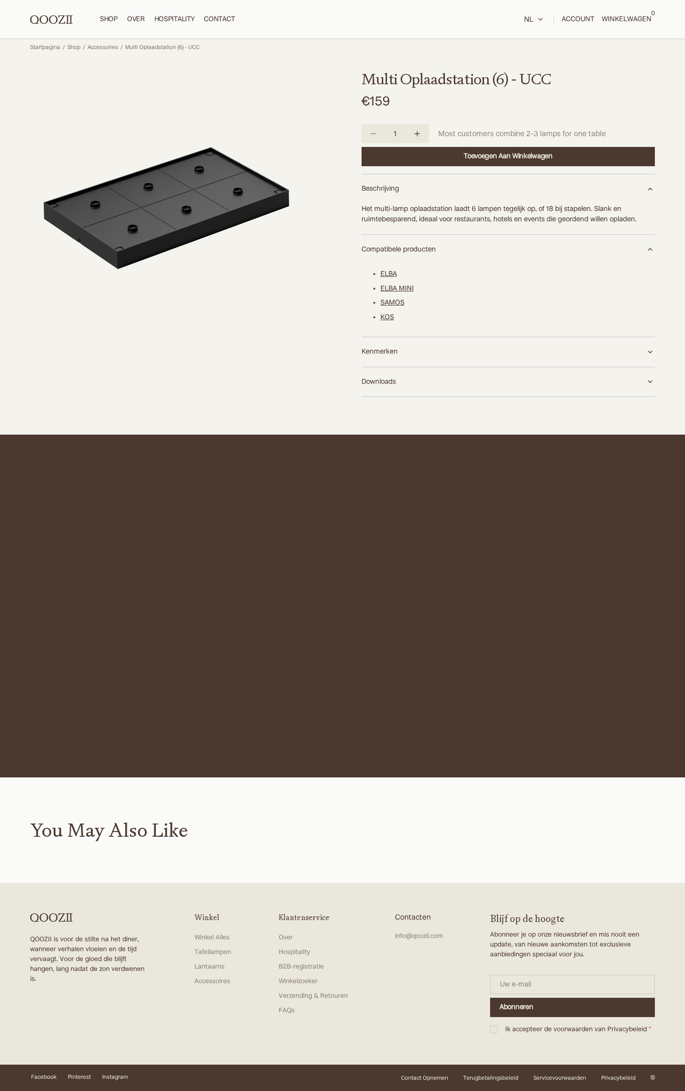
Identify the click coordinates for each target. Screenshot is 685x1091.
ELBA (388, 273)
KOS (387, 317)
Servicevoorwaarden (559, 1078)
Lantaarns (209, 966)
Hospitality (294, 952)
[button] (626, 19)
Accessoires (103, 47)
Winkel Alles (212, 937)
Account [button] (578, 19)
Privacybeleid (627, 1029)
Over (286, 937)
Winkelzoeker (298, 981)
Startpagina (45, 47)
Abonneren (516, 1006)
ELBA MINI (397, 288)
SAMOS (392, 302)
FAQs (287, 1010)
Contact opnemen (424, 1078)
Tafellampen (212, 952)
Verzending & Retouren (313, 996)
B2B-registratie (301, 966)
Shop (74, 47)
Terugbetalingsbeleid (490, 1078)
